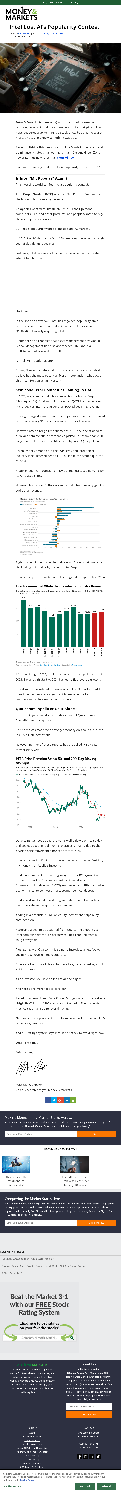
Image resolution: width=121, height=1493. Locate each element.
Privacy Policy (32, 1455)
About (32, 1432)
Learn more (37, 1392)
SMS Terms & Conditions (32, 1467)
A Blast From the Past (14, 1273)
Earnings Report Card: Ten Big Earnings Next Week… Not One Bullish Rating (43, 1265)
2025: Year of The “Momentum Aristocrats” (16, 1181)
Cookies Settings (12, 1486)
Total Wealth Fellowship (67, 3)
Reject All (106, 1486)
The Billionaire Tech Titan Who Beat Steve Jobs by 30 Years (75, 1181)
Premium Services (32, 1436)
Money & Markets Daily (53, 33)
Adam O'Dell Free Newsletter (32, 1448)
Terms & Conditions (32, 1463)
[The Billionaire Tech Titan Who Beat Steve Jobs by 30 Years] (74, 1164)
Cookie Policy (32, 1459)
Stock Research (32, 1440)
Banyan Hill (48, 3)
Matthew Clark (24, 33)
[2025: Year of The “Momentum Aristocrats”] (16, 1164)
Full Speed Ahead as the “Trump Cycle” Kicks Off (28, 1258)
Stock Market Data (32, 1444)
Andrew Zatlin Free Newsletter (32, 1451)
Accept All (85, 1486)
